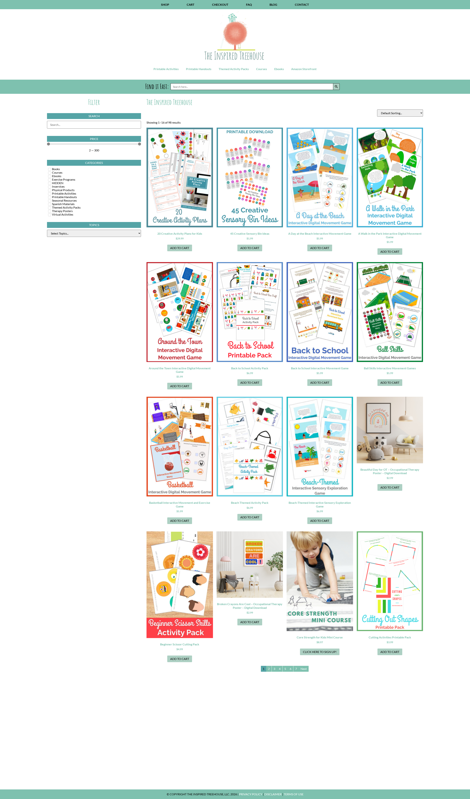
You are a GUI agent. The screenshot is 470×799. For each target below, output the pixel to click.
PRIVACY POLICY (250, 794)
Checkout (220, 4)
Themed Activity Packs (234, 69)
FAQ (249, 4)
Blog (273, 4)
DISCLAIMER (273, 794)
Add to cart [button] (179, 248)
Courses (261, 69)
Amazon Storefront (304, 69)
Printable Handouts (198, 69)
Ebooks (279, 69)
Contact (302, 4)
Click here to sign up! (320, 652)
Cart (190, 4)
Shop (165, 4)
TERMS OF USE (293, 794)
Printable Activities (166, 69)
